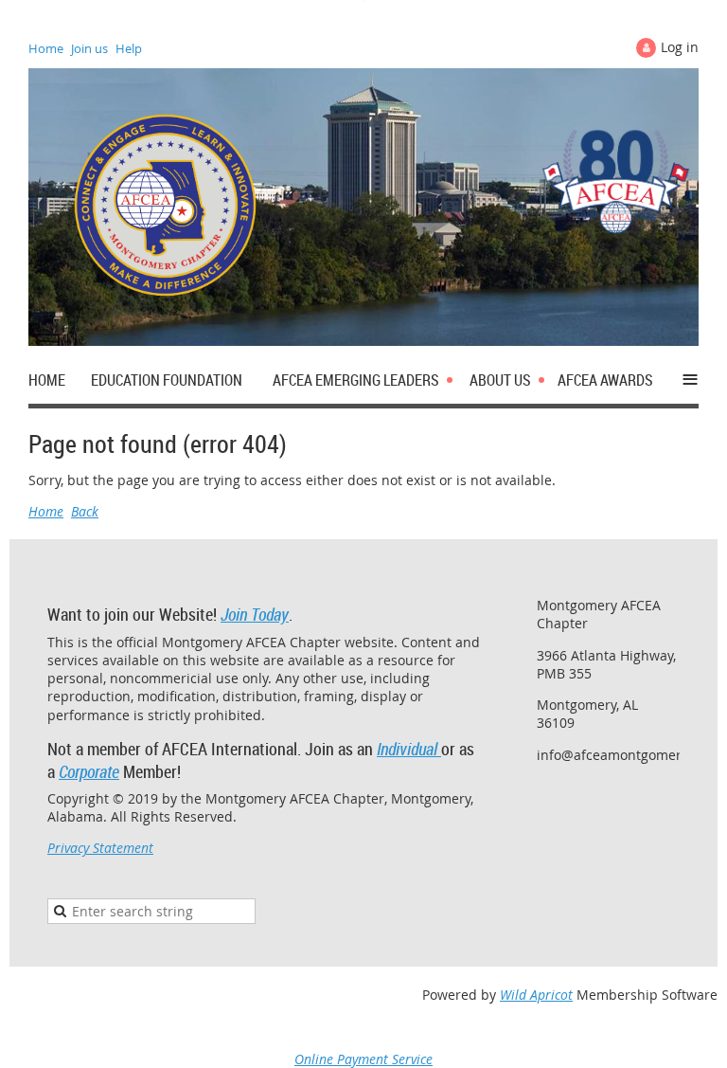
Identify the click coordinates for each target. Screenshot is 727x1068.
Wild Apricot (536, 995)
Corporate (89, 771)
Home (45, 48)
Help (128, 48)
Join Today (255, 614)
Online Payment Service (363, 1059)
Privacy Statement (100, 848)
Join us (89, 48)
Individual (409, 748)
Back (84, 511)
